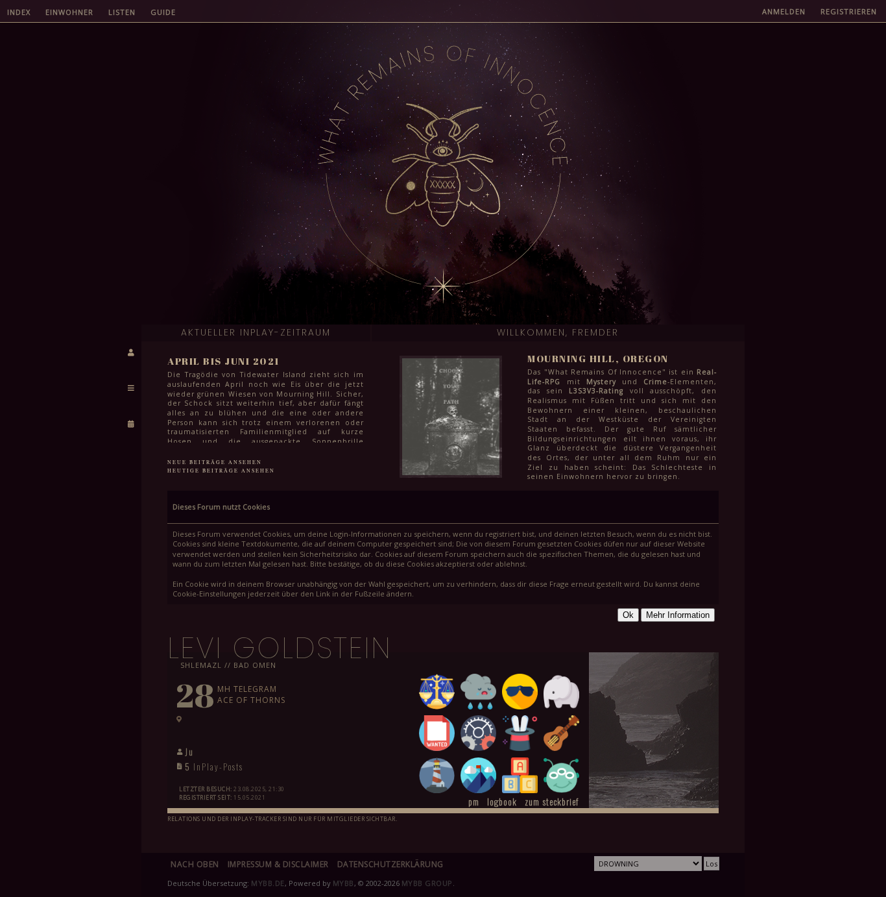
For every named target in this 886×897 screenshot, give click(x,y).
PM (473, 801)
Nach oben (195, 864)
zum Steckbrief (552, 801)
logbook (502, 801)
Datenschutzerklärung (390, 864)
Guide (163, 12)
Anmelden (784, 11)
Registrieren (848, 11)
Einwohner (69, 12)
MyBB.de (268, 883)
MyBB (343, 883)
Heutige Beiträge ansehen (221, 470)
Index (18, 12)
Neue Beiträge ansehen (214, 462)
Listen (122, 12)
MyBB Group (427, 883)
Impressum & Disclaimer (278, 864)
